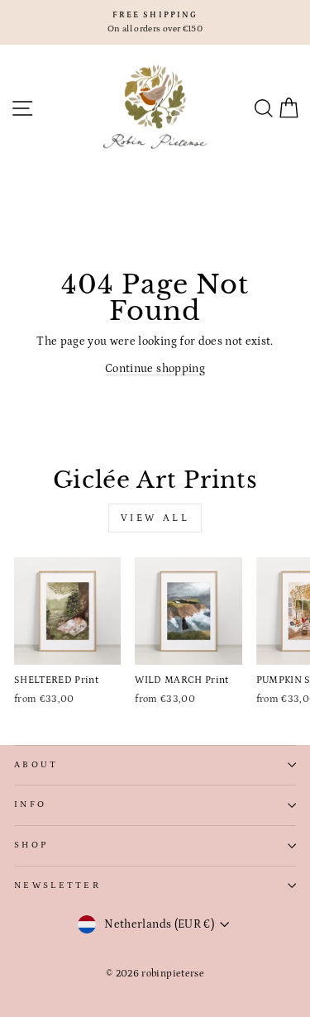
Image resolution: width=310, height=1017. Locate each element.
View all (155, 518)
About (36, 765)
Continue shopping (155, 368)
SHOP (31, 845)
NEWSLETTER (57, 885)
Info (30, 804)
